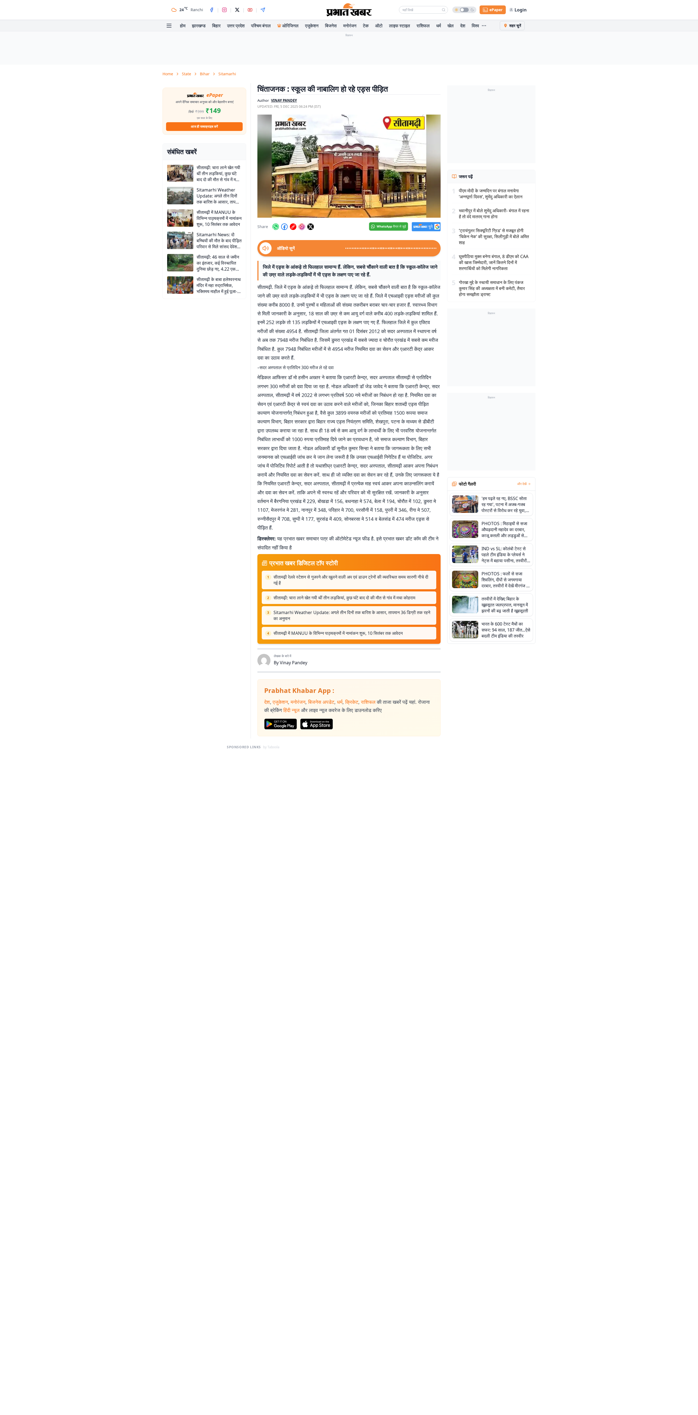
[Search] (443, 10)
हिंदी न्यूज (291, 710)
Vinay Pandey (293, 663)
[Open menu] (169, 25)
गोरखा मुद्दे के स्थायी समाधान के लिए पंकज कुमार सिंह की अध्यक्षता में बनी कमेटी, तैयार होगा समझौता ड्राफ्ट (492, 288)
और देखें (521, 484)
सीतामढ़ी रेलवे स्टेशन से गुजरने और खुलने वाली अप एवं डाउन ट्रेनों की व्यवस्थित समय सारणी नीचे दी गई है (350, 580)
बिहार (216, 26)
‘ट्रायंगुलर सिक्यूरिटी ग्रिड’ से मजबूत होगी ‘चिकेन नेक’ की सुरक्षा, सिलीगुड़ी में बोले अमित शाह (494, 237)
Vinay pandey (284, 100)
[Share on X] (310, 226)
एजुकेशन (311, 26)
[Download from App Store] (316, 724)
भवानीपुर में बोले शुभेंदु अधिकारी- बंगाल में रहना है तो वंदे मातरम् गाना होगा (494, 214)
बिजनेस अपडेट (321, 702)
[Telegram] (263, 10)
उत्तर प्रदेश (236, 26)
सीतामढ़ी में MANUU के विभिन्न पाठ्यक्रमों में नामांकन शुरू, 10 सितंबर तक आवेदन (338, 633)
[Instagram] (224, 10)
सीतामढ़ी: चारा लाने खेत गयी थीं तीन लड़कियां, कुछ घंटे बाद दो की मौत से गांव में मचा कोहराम (344, 598)
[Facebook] (211, 10)
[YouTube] (250, 10)
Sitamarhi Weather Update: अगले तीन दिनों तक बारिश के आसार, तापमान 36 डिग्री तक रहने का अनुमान (351, 615)
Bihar (205, 73)
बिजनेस (331, 26)
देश (462, 26)
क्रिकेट (351, 702)
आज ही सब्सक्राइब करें (204, 126)
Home (168, 73)
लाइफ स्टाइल (399, 26)
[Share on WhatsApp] (275, 226)
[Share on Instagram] (302, 226)
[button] (349, 166)
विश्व (475, 26)
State (186, 73)
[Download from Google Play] (280, 724)
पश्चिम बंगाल (261, 26)
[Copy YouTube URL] (293, 226)
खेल (450, 26)
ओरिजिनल (290, 26)
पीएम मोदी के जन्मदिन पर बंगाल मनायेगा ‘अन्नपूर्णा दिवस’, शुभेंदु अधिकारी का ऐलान (490, 194)
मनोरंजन (349, 26)
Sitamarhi (227, 73)
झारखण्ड (199, 26)
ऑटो (379, 26)
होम (182, 26)
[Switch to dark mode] (464, 10)
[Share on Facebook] (284, 226)
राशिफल (423, 26)
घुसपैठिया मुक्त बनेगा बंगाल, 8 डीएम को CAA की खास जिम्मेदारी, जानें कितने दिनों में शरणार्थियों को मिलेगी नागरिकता (493, 262)
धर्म (438, 26)
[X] (237, 10)
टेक (366, 26)
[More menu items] (484, 25)
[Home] (349, 9)
